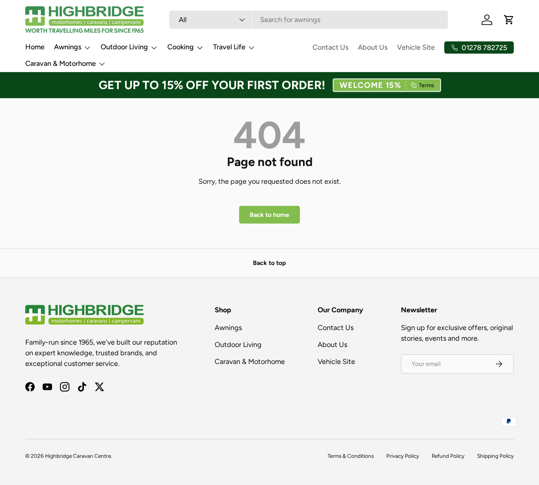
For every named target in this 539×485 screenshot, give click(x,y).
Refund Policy (448, 456)
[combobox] (308, 20)
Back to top (269, 263)
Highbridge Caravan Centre (78, 456)
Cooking (180, 47)
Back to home (269, 214)
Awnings (67, 47)
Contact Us (330, 47)
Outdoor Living (124, 47)
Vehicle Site (416, 47)
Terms (427, 85)
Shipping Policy (495, 456)
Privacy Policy (402, 456)
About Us (372, 47)
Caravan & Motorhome (60, 63)
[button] (387, 85)
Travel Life (229, 47)
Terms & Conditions (351, 456)
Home (35, 47)
